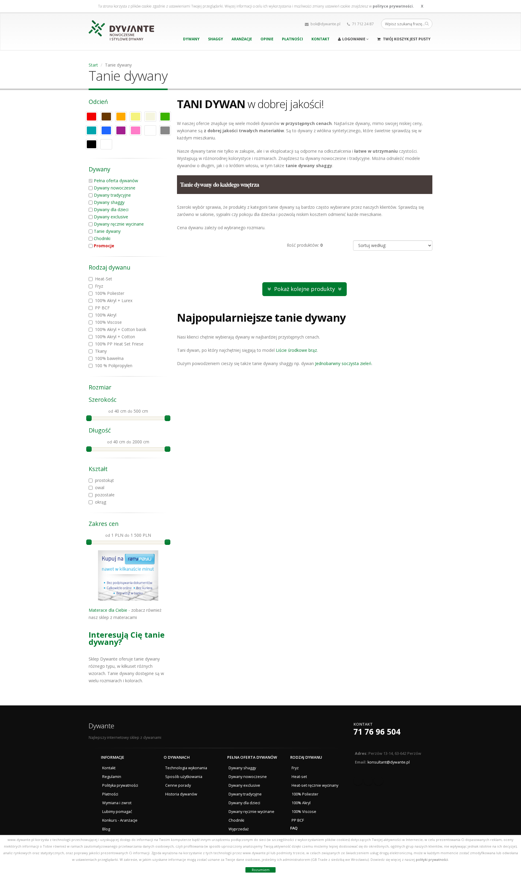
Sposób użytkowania (183, 776)
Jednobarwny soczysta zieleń (343, 363)
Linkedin (378, 780)
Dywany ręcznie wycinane (119, 224)
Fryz (295, 767)
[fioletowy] (121, 130)
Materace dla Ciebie (108, 610)
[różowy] (135, 130)
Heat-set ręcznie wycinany (315, 785)
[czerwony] (91, 116)
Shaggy (215, 39)
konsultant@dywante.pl (389, 762)
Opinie (266, 39)
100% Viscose (304, 811)
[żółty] (135, 116)
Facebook (357, 780)
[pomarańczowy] (121, 116)
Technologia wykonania (186, 767)
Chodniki (102, 238)
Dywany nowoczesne (114, 188)
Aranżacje (242, 39)
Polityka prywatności (120, 785)
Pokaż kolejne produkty (304, 288)
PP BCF (298, 820)
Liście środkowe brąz (296, 350)
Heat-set (299, 776)
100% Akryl (301, 802)
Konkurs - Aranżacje (119, 820)
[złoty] (106, 144)
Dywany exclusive (111, 217)
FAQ (294, 828)
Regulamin (111, 776)
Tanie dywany (107, 231)
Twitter (368, 780)
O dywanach (177, 757)
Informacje (112, 757)
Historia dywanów (181, 794)
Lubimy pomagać (117, 811)
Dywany (191, 39)
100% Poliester (305, 794)
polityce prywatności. (393, 6)
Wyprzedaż (239, 829)
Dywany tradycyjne (112, 195)
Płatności (292, 39)
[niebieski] (106, 130)
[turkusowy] (91, 130)
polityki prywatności (432, 859)
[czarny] (91, 144)
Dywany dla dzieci (111, 209)
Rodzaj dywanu (306, 757)
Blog (106, 829)
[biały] (150, 130)
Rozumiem (261, 869)
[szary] (165, 130)
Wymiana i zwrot (116, 802)
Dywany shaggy (109, 202)
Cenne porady (178, 785)
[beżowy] (150, 116)
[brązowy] (106, 116)
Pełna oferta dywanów (116, 180)
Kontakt (320, 39)
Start (93, 65)
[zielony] (165, 116)
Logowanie (354, 39)
